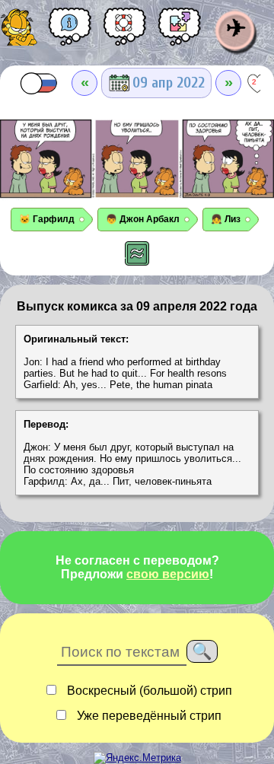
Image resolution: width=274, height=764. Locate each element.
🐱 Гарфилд (47, 219)
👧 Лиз (226, 219)
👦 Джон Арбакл (143, 219)
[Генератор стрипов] (179, 32)
